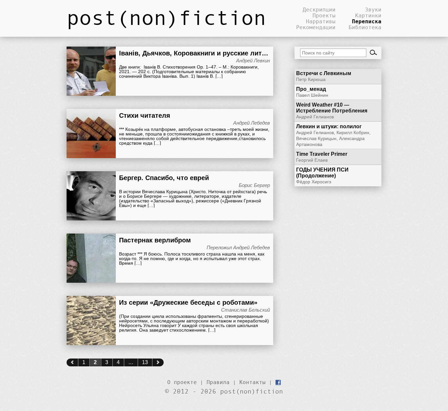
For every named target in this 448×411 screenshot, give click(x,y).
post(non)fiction (166, 17)
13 (145, 362)
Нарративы (321, 21)
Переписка (366, 21)
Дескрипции (319, 9)
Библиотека (365, 27)
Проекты (324, 15)
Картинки (368, 15)
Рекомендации (316, 27)
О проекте (182, 382)
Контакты (252, 382)
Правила (218, 382)
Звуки (373, 9)
